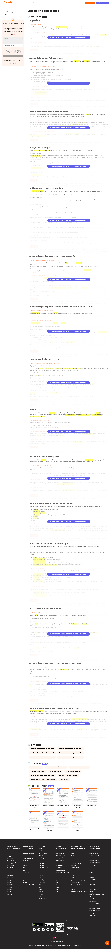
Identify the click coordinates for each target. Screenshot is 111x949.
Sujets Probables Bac (94, 850)
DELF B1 (57, 886)
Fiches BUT (9, 891)
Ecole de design (59, 857)
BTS (40, 884)
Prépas (40, 889)
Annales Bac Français (12, 862)
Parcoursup (58, 846)
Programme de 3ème (28, 852)
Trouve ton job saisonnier (62, 874)
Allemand (41, 858)
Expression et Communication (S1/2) (13, 13)
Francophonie (26, 872)
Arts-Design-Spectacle (76, 852)
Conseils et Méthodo (94, 846)
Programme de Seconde (28, 853)
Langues (73, 858)
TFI (56, 880)
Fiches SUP (9, 894)
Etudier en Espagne (75, 869)
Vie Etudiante (59, 867)
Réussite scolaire (27, 863)
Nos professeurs (26, 860)
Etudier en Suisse (75, 867)
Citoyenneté (25, 869)
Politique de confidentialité (11, 62)
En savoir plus (20, 52)
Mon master (92, 864)
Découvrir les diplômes (61, 848)
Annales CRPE (10, 869)
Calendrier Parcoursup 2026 (95, 857)
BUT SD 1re (7, 11)
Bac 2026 (9, 850)
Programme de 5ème (28, 848)
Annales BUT (10, 867)
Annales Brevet (10, 860)
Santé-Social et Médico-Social (96, 894)
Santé (72, 853)
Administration (92, 887)
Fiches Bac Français (11, 886)
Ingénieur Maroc (93, 901)
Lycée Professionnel (43, 880)
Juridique (91, 893)
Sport (24, 867)
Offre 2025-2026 (43, 865)
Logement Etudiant (60, 870)
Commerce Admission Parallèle (96, 905)
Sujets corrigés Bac (93, 853)
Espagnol (41, 857)
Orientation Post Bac (94, 860)
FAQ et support (26, 880)
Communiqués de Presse (28, 884)
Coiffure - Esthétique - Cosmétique (79, 880)
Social (72, 855)
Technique (91, 898)
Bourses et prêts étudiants (62, 869)
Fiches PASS (9, 893)
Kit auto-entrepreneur (76, 893)
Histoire (40, 848)
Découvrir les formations (61, 850)
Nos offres (90, 3)
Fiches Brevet (10, 884)
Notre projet (19, 3)
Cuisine (72, 875)
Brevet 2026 (9, 852)
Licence (41, 891)
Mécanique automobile (76, 887)
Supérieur (44, 3)
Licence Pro (41, 893)
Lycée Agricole (42, 882)
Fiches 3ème (10, 880)
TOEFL (57, 891)
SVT (40, 852)
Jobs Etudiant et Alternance (62, 872)
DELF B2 (57, 887)
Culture (91, 891)
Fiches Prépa (10, 889)
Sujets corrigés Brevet (94, 852)
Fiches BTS (9, 887)
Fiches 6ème (10, 875)
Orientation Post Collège (94, 862)
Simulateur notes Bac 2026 (13, 846)
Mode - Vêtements (75, 879)
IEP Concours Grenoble (94, 910)
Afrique (24, 870)
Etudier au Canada (75, 865)
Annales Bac (10, 858)
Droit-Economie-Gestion (76, 846)
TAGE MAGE (92, 912)
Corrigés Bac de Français (95, 855)
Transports (73, 877)
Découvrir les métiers (60, 852)
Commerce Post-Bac (94, 903)
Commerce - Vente (75, 882)
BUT (40, 887)
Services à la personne (76, 889)
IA (23, 862)
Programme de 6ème (28, 846)
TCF (57, 882)
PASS (40, 896)
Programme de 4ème (28, 850)
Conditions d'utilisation (58, 921)
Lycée (38, 3)
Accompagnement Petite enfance (79, 891)
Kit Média (25, 886)
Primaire (26, 3)
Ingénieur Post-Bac (93, 900)
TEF (56, 884)
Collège (33, 3)
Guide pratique (92, 879)
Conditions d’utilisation (70, 945)
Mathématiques (43, 846)
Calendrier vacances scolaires (96, 858)
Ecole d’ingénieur (60, 858)
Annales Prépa (10, 865)
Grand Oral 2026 (93, 865)
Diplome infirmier (43, 898)
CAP (40, 877)
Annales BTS (10, 863)
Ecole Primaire (42, 873)
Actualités (25, 882)
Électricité (73, 886)
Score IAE (91, 913)
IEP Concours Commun (94, 908)
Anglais (41, 855)
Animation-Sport (93, 889)
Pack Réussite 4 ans (43, 867)
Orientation (52, 3)
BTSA (40, 886)
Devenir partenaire (60, 860)
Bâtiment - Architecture (76, 884)
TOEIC (57, 889)
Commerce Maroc (93, 906)
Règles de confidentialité (71, 921)
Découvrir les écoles (60, 853)
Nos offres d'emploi (46, 921)
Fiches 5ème (10, 877)
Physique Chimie (43, 853)
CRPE (90, 886)
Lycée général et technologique (46, 879)
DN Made (41, 894)
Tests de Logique (93, 915)
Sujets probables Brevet (94, 848)
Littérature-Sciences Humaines (78, 848)
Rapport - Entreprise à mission (30, 874)
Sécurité (91, 896)
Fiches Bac (9, 882)
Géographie (42, 850)
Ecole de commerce (60, 855)
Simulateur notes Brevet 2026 (13, 848)
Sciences (73, 850)
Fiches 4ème (10, 879)
